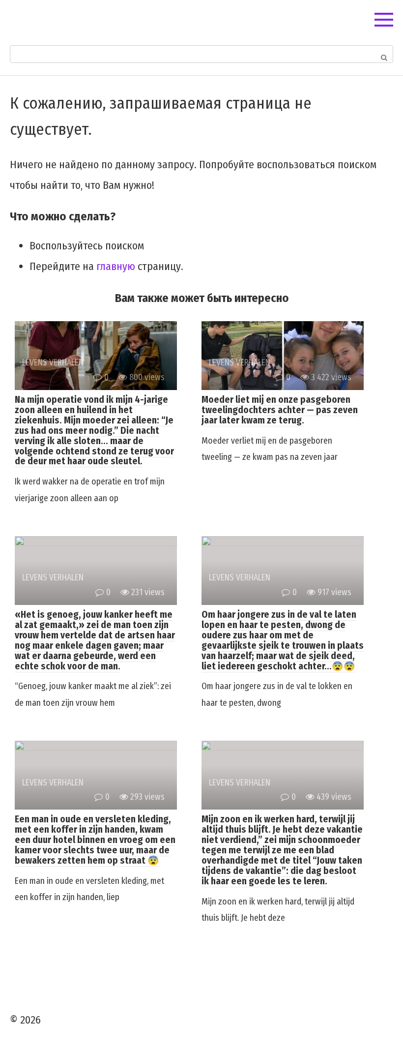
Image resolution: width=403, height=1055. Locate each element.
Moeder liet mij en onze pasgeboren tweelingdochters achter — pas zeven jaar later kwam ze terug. (280, 410)
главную (115, 266)
